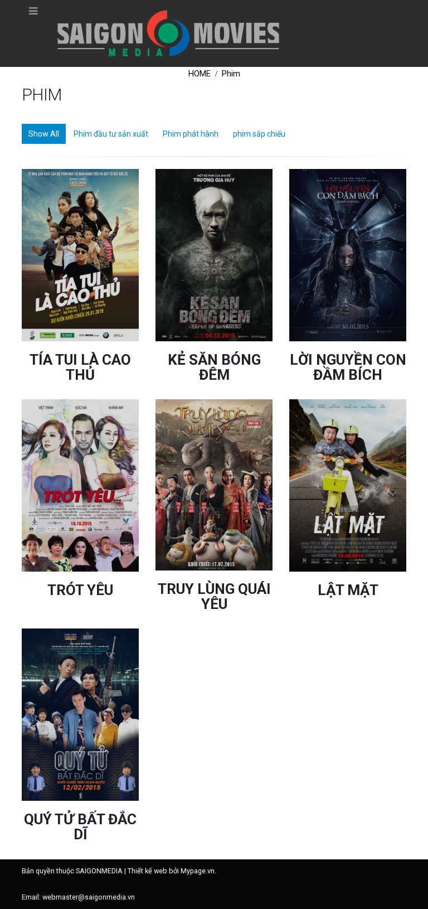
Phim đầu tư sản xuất (111, 133)
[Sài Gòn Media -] (168, 33)
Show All (43, 133)
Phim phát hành (190, 133)
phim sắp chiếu (259, 133)
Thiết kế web (147, 871)
